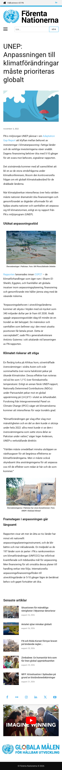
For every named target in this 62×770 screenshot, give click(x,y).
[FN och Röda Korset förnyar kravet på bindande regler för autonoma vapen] (11, 645)
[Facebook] (7, 697)
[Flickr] (17, 697)
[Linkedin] (36, 697)
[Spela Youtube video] (31, 720)
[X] (45, 697)
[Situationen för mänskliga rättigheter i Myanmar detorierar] (11, 612)
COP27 (38, 274)
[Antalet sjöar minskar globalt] (11, 628)
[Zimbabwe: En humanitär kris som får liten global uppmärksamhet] (11, 662)
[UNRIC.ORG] (31, 16)
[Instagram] (26, 697)
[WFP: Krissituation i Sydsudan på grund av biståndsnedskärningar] (11, 678)
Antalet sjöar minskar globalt (36, 624)
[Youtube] (55, 697)
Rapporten (9, 274)
